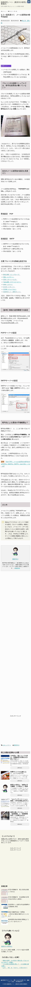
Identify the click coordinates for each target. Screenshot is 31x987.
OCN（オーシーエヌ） (10, 279)
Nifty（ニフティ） (8, 277)
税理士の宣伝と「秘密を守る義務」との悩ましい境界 (19, 785)
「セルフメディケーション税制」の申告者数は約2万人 (19, 800)
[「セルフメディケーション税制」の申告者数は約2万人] (5, 802)
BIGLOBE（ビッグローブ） (11, 274)
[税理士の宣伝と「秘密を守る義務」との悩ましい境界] (5, 788)
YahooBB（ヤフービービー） (12, 282)
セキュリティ (7, 745)
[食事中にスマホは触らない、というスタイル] (5, 775)
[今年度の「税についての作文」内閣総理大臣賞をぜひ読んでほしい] (5, 759)
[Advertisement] (15, 644)
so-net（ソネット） (9, 287)
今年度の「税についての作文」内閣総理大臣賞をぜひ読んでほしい (19, 757)
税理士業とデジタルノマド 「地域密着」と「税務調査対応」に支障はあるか (19, 813)
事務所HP (17, 568)
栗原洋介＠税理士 (6, 946)
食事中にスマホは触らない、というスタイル (18, 772)
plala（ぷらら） (8, 284)
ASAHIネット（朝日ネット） (12, 292)
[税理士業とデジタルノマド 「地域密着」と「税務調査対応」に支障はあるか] (5, 815)
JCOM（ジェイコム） (10, 289)
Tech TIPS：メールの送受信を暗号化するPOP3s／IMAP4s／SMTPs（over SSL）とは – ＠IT (15, 464)
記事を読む (19, 767)
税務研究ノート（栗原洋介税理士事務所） (14, 3)
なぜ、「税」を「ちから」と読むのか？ (15, 967)
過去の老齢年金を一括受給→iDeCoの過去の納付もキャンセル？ (18, 914)
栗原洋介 (16, 745)
